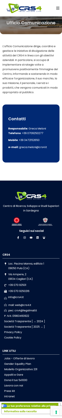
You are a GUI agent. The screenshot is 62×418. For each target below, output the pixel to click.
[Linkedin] (37, 237)
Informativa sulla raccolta (20, 411)
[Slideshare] (44, 237)
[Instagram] (24, 237)
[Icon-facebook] (18, 237)
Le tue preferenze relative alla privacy (31, 405)
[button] (58, 8)
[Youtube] (31, 237)
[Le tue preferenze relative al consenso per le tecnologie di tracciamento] (56, 412)
